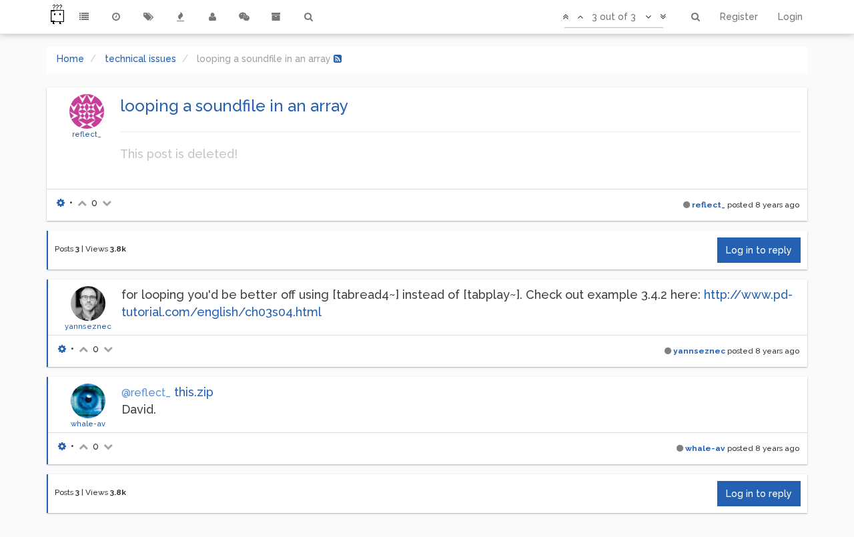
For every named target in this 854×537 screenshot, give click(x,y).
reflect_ (86, 134)
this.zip (194, 392)
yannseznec (88, 326)
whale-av (88, 423)
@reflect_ (146, 392)
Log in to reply (759, 250)
